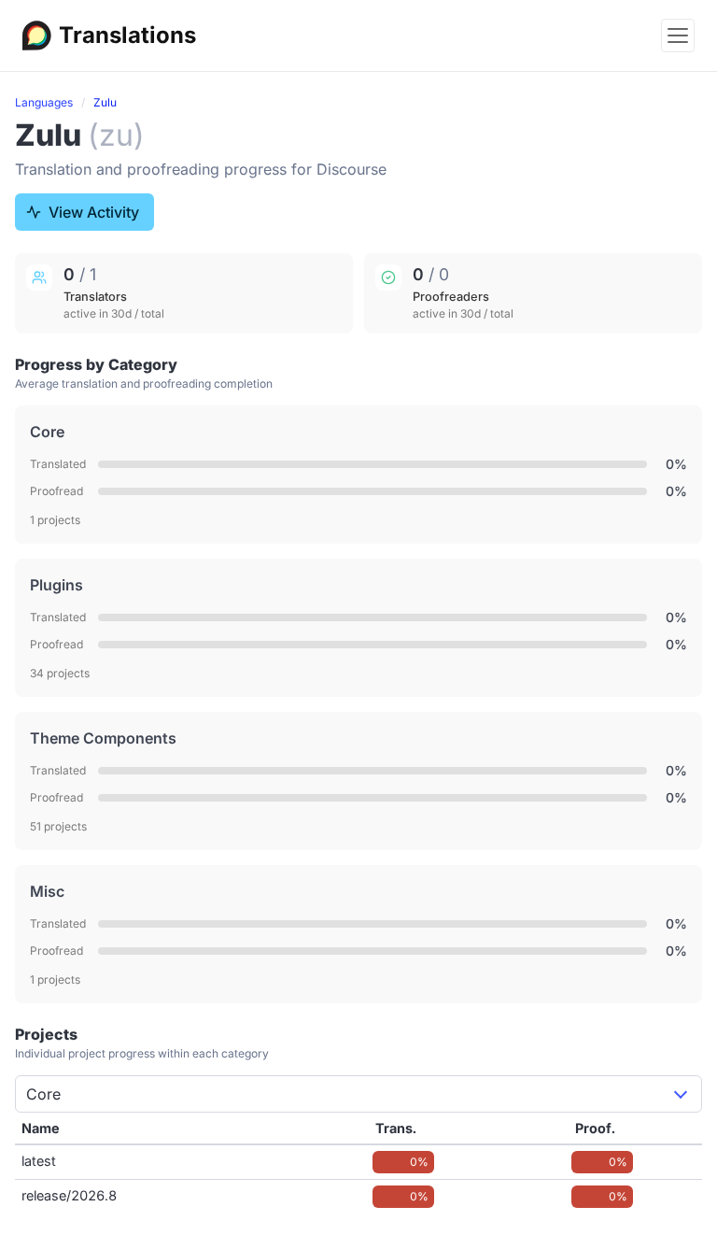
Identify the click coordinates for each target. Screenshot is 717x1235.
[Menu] (678, 35)
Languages (44, 102)
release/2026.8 (69, 1195)
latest (38, 1161)
